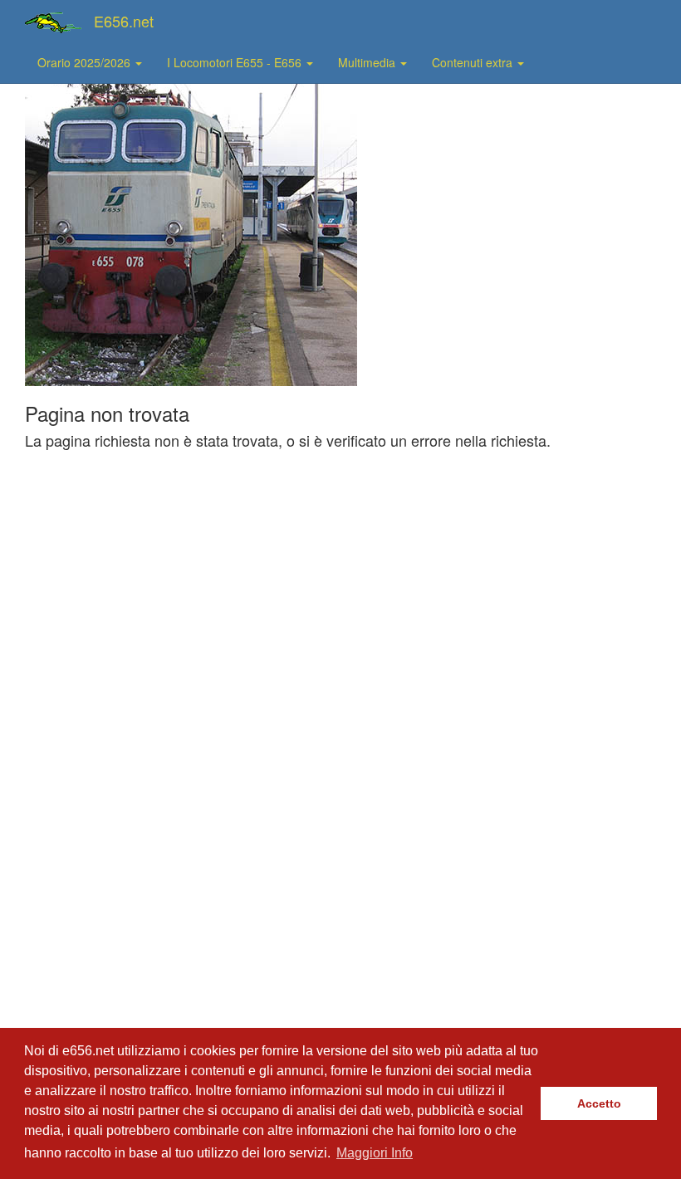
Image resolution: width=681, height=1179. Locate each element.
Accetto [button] (599, 1103)
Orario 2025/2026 (85, 62)
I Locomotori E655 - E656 (236, 62)
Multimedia (368, 62)
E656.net (124, 21)
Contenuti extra (474, 62)
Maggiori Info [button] (374, 1153)
